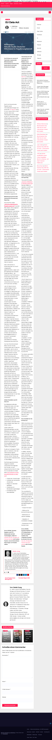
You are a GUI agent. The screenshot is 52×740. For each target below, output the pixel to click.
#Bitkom (21, 28)
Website (4, 697)
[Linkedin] (4, 572)
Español (7, 3)
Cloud (38, 28)
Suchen (39, 63)
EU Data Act (13, 109)
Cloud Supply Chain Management (10, 578)
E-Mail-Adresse (6, 689)
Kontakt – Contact (39, 731)
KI (37, 38)
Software (8, 19)
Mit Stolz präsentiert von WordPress (8, 732)
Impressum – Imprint (18, 3)
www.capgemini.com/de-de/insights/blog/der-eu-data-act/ (11, 474)
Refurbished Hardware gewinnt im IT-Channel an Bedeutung (43, 82)
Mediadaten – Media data (32, 734)
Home (28, 729)
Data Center (40, 31)
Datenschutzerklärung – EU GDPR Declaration (39, 729)
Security (39, 48)
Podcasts (40, 734)
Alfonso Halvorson (41, 123)
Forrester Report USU (24, 578)
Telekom (39, 58)
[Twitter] (6, 572)
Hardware (39, 34)
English (11, 3)
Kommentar (5, 655)
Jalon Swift (39, 145)
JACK (38, 153)
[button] (47, 12)
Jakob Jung (14, 26)
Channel (39, 24)
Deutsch (2, 3)
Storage (39, 55)
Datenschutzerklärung (5, 5)
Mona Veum (40, 166)
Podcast (39, 44)
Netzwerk (39, 41)
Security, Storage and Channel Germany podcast (26, 542)
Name (4, 681)
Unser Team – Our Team (32, 737)
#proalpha (26, 28)
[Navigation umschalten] (50, 12)
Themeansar (5, 733)
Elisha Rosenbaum (41, 134)
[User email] (8, 572)
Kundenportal (47, 731)
